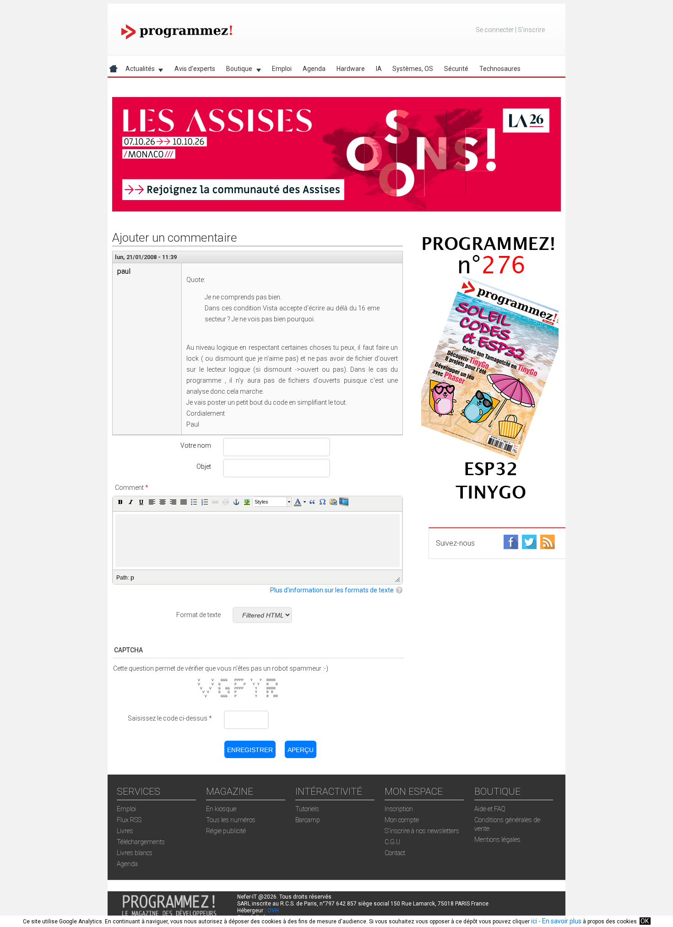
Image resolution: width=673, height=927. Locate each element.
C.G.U (392, 842)
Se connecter (495, 29)
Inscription (399, 809)
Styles (261, 501)
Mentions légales (497, 839)
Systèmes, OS (412, 68)
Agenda (314, 68)
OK (644, 921)
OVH (273, 910)
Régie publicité (226, 831)
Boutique (236, 70)
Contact (395, 853)
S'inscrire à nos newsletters (422, 831)
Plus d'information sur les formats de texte (332, 590)
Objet (203, 466)
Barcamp (307, 820)
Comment (131, 487)
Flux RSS (129, 820)
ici (534, 921)
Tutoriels (307, 809)
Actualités (137, 70)
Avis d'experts (194, 68)
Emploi (282, 68)
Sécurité (456, 68)
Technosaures (500, 68)
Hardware (350, 68)
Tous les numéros (230, 820)
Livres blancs (134, 853)
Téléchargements (141, 842)
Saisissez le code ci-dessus (170, 718)
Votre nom (195, 445)
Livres (125, 831)
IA (379, 68)
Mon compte (402, 820)
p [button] (132, 577)
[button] (120, 502)
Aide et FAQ (489, 809)
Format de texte (198, 614)
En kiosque (221, 809)
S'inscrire (531, 29)
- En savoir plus (559, 921)
